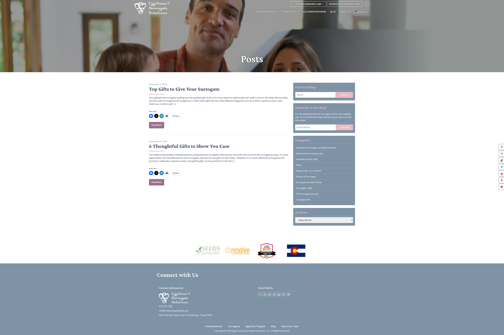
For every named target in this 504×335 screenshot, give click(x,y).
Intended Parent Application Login (344, 4)
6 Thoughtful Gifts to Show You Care (189, 146)
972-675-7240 (165, 306)
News (298, 165)
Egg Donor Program (314, 11)
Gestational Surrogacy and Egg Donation (316, 147)
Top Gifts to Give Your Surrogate (184, 89)
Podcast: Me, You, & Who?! (308, 170)
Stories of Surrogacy (306, 176)
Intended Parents (266, 11)
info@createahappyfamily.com (173, 310)
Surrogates (289, 11)
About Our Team (290, 326)
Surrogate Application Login (309, 4)
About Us (345, 11)
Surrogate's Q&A (304, 188)
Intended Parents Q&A (307, 159)
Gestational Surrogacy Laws (309, 153)
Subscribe (344, 127)
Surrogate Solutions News (309, 182)
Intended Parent (213, 326)
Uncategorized (303, 199)
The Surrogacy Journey (307, 193)
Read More (157, 125)
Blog (333, 11)
